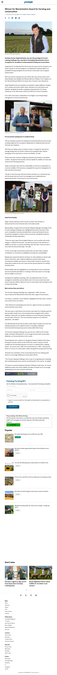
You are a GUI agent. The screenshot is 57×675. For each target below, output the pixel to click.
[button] (27, 589)
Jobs (6, 609)
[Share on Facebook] (6, 18)
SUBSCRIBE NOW (13, 406)
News (24, 14)
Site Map (7, 651)
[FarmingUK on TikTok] (36, 595)
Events (28, 14)
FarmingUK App (9, 660)
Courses (7, 613)
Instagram (7, 667)
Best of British (8, 625)
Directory (7, 629)
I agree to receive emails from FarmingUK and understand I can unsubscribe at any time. (29, 401)
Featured (7, 605)
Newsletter (7, 658)
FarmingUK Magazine (10, 619)
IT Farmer (7, 621)
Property (33, 14)
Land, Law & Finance (10, 623)
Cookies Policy (8, 639)
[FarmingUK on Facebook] (21, 595)
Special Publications (10, 627)
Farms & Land (8, 611)
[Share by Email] (16, 18)
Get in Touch (8, 635)
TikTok (6, 669)
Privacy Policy (8, 646)
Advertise (7, 637)
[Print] (20, 18)
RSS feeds (7, 649)
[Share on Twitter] (9, 18)
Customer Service (9, 641)
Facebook (7, 662)
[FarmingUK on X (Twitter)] (25, 595)
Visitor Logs (8, 653)
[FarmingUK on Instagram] (31, 595)
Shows (6, 607)
